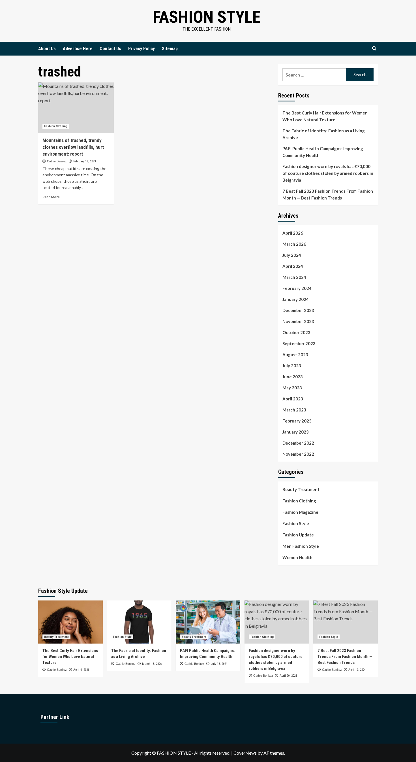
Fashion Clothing (55, 126)
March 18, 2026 (152, 664)
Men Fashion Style (300, 546)
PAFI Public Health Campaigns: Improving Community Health (322, 152)
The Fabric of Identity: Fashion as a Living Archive (323, 134)
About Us (47, 48)
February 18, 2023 (84, 161)
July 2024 (291, 255)
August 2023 (295, 354)
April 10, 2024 (357, 670)
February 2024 (297, 288)
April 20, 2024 (288, 676)
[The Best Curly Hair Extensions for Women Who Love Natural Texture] (70, 622)
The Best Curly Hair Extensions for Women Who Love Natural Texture (325, 116)
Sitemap (170, 48)
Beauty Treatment (300, 489)
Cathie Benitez (57, 161)
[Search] (374, 49)
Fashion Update (298, 534)
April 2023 (292, 398)
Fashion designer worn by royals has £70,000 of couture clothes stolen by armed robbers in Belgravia (327, 173)
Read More (51, 197)
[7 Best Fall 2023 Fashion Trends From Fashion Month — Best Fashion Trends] (345, 622)
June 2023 (292, 376)
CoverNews (245, 752)
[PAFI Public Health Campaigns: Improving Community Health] (208, 622)
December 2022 (298, 442)
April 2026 (292, 232)
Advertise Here (78, 48)
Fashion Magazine (300, 512)
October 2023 (296, 332)
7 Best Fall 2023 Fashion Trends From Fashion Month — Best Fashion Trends (327, 194)
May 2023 (292, 387)
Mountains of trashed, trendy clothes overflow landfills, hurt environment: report (73, 147)
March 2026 (294, 244)
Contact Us (110, 48)
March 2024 (294, 277)
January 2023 (295, 431)
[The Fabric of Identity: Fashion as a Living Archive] (139, 622)
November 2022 (298, 454)
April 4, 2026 (81, 670)
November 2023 (298, 321)
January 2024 (295, 299)
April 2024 (292, 266)
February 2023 (297, 420)
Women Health (297, 557)
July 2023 (291, 365)
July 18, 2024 (219, 664)
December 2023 (298, 310)
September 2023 (299, 343)
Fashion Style (207, 17)
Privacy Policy (141, 48)
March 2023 (294, 409)
